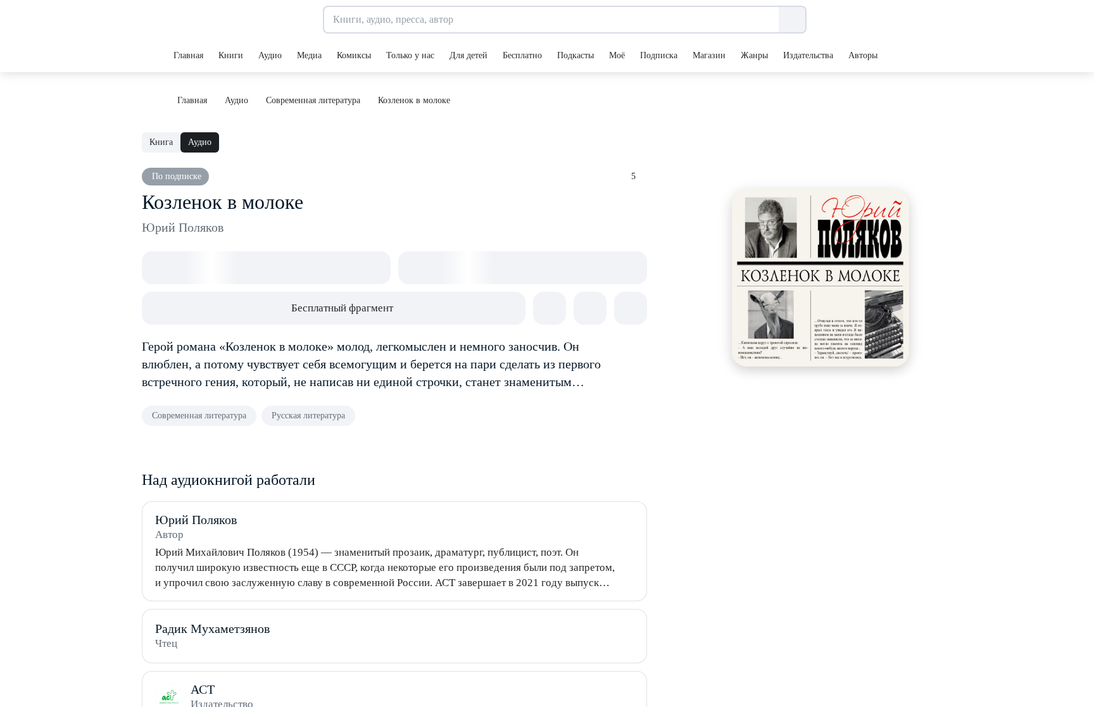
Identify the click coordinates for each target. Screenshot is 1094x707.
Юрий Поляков (182, 227)
